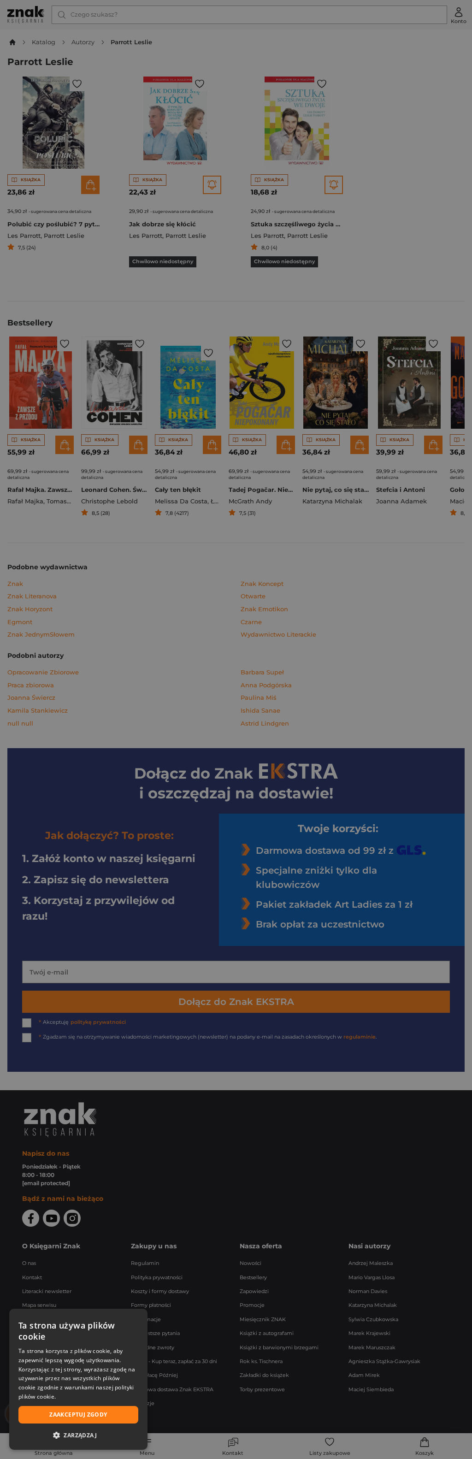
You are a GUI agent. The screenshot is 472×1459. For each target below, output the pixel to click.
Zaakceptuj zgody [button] (78, 1414)
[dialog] (78, 1379)
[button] (78, 1435)
